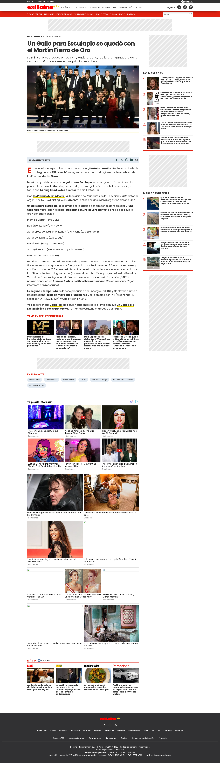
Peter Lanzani (68, 380)
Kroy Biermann (64, 14)
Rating (131, 14)
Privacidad (111, 738)
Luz (152, 730)
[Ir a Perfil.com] (187, 2)
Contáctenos (95, 738)
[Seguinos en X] (191, 7)
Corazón (81, 7)
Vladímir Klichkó (83, 14)
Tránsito (163, 738)
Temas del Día (34, 14)
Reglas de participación (143, 738)
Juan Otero (101, 14)
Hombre (97, 730)
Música (133, 7)
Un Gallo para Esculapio (104, 168)
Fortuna (87, 730)
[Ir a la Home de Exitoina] (43, 7)
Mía (158, 730)
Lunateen (167, 730)
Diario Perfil (42, 730)
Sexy (141, 7)
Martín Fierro (34, 380)
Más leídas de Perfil (156, 193)
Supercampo (134, 730)
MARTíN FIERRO (35, 36)
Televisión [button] (94, 7)
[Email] (136, 160)
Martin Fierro (50, 176)
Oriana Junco (117, 14)
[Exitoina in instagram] (179, 7)
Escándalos (67, 7)
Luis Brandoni (51, 380)
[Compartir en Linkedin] (131, 160)
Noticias (63, 730)
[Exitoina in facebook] (185, 7)
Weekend (121, 730)
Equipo (124, 738)
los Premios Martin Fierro (49, 196)
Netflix (123, 7)
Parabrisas (109, 730)
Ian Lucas (49, 14)
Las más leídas (153, 73)
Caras (53, 730)
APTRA (83, 380)
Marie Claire (75, 730)
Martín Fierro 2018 (36, 385)
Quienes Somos (76, 738)
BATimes (179, 730)
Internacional (109, 7)
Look (146, 730)
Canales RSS (58, 738)
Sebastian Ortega (99, 380)
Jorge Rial (56, 305)
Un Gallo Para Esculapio (123, 380)
